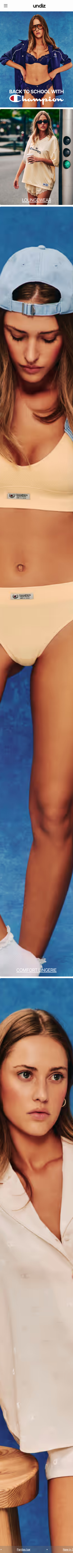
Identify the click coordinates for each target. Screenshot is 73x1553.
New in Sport (31, 1549)
